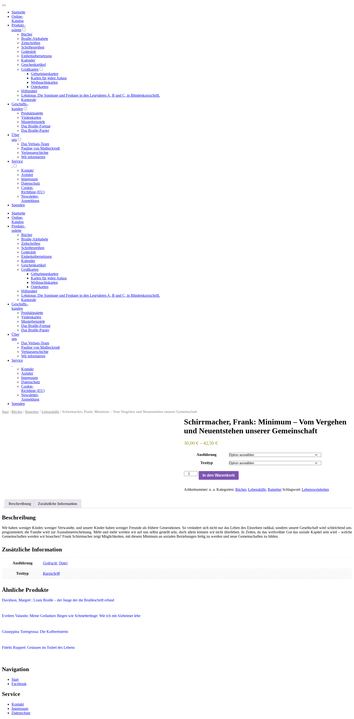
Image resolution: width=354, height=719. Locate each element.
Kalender (28, 60)
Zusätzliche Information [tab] (57, 504)
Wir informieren (33, 157)
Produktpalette (32, 113)
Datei (63, 563)
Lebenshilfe (50, 412)
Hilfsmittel (29, 91)
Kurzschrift (51, 573)
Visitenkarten (31, 117)
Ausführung (206, 455)
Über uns (15, 336)
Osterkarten (39, 87)
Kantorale (28, 100)
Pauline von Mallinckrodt (40, 148)
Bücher (26, 34)
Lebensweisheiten (315, 489)
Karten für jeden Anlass (49, 78)
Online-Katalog (18, 18)
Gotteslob (28, 52)
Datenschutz (30, 183)
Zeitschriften (30, 43)
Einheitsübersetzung (36, 56)
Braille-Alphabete (34, 39)
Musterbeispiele (33, 122)
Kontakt (27, 170)
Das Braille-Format (35, 126)
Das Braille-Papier (35, 130)
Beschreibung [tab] (20, 504)
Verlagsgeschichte (34, 153)
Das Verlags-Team (35, 144)
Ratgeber (32, 412)
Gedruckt (50, 563)
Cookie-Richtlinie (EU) (33, 190)
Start (5, 412)
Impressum (29, 179)
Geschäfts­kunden (20, 306)
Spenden (18, 205)
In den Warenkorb (219, 475)
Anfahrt (27, 175)
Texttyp (206, 463)
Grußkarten (30, 69)
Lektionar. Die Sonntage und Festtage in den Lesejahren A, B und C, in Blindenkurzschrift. (90, 95)
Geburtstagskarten (44, 74)
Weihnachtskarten (44, 82)
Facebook (19, 684)
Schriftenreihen (32, 47)
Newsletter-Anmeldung (30, 198)
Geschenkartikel (33, 65)
